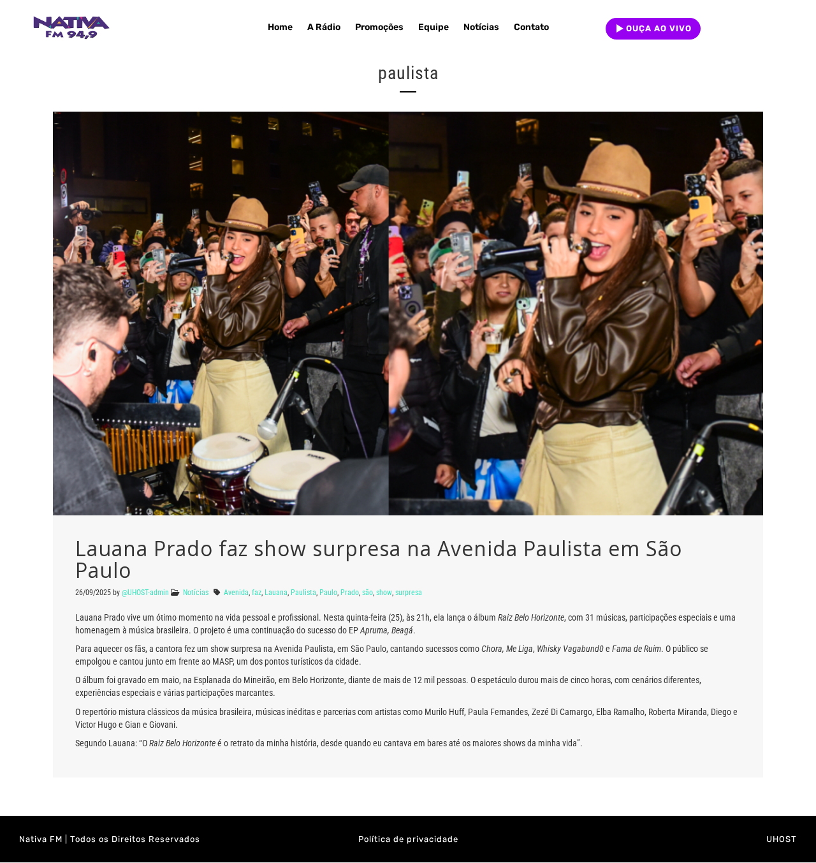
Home (280, 27)
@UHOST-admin (145, 592)
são (367, 592)
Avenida (236, 592)
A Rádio (323, 27)
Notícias (481, 27)
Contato (531, 27)
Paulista (303, 592)
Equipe (433, 27)
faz (256, 592)
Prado (349, 592)
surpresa (408, 592)
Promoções (379, 27)
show (384, 592)
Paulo (328, 592)
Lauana (276, 592)
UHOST (781, 839)
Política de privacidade (408, 839)
